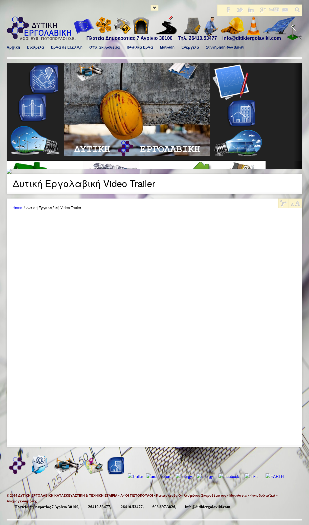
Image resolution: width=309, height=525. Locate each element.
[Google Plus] (262, 11)
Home (17, 207)
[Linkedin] (250, 11)
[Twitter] (239, 11)
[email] (285, 11)
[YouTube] (273, 11)
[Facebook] (228, 11)
